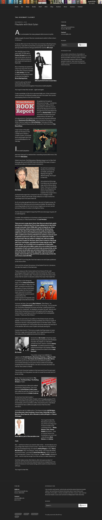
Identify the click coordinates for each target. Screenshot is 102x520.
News (27, 6)
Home (16, 6)
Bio (22, 6)
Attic (46, 6)
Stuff (40, 6)
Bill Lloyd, (23, 51)
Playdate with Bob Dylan (26, 24)
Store (65, 6)
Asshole (58, 6)
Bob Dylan (24, 156)
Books (34, 6)
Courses (72, 6)
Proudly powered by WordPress (53, 514)
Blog (52, 6)
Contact (80, 6)
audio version (47, 399)
